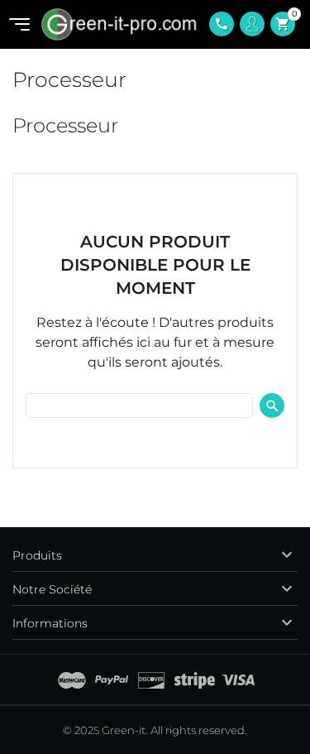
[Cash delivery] (194, 680)
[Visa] (238, 680)
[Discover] (151, 680)
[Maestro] (71, 680)
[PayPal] (111, 680)
